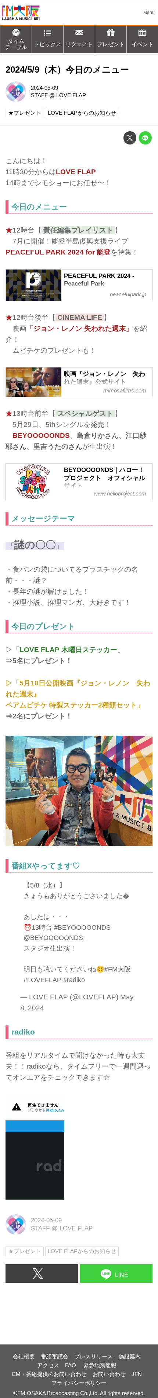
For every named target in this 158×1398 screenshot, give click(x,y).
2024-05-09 (44, 88)
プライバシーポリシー (79, 1383)
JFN (137, 1374)
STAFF (39, 95)
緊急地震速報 (99, 1365)
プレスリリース (93, 1356)
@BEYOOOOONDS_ (55, 937)
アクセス (48, 1365)
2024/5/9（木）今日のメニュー (67, 69)
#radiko (74, 980)
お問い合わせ (109, 1374)
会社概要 (24, 1356)
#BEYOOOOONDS (82, 927)
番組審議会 (54, 1356)
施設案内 (130, 1356)
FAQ (71, 1365)
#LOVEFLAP (42, 980)
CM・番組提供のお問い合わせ (49, 1374)
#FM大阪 (117, 969)
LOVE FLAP (71, 95)
